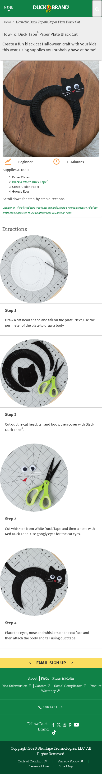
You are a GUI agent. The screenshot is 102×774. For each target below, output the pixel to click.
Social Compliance (68, 686)
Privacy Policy (68, 761)
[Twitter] (59, 725)
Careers (40, 686)
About (32, 679)
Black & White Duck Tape (30, 182)
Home (6, 22)
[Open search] (97, 8)
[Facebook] (53, 725)
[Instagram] (64, 725)
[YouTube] (76, 725)
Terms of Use (39, 766)
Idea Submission (14, 686)
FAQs (45, 679)
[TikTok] (54, 731)
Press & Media (63, 679)
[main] (51, 354)
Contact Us (53, 707)
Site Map (66, 766)
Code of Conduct (30, 761)
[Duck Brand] (51, 8)
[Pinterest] (70, 725)
